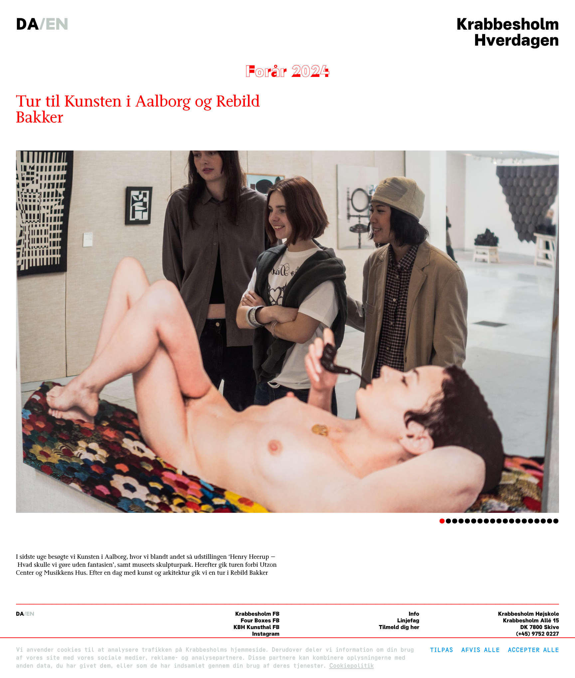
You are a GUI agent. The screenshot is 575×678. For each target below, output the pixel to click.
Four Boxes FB (260, 620)
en (57, 24)
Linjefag (408, 620)
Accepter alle (533, 649)
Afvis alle (480, 649)
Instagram (266, 634)
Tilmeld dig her (399, 627)
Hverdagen (516, 40)
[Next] (518, 332)
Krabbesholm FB (257, 614)
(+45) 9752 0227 (537, 634)
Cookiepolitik (351, 665)
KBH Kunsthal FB (257, 627)
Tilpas (441, 649)
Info (414, 614)
